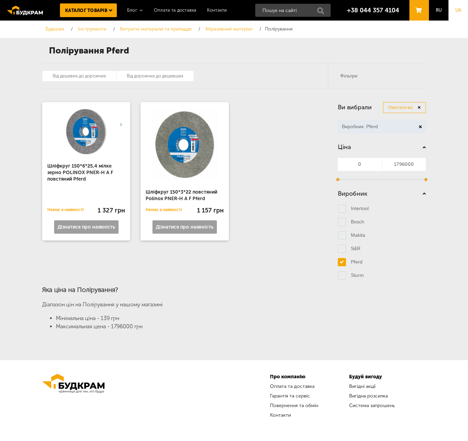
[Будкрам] (73, 397)
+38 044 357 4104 (373, 10)
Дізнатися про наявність (86, 227)
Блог (132, 10)
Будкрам (25, 10)
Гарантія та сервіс (290, 396)
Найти (322, 12)
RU (439, 10)
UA (458, 10)
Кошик (417, 4)
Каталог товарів (86, 10)
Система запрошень (372, 405)
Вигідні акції (362, 386)
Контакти (217, 10)
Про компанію (287, 377)
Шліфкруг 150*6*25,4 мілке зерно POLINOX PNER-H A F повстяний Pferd (80, 172)
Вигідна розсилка (368, 396)
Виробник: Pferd (358, 127)
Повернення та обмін (294, 405)
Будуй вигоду (365, 377)
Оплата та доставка (175, 10)
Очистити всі (400, 107)
